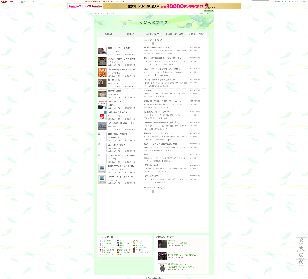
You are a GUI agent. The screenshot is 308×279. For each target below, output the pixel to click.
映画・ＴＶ (123, 245)
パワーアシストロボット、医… (121, 177)
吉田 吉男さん (114, 126)
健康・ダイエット (108, 248)
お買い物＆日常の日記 (117, 112)
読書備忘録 (171, 240)
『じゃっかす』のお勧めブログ (121, 69)
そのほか (138, 250)
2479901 (208, 11)
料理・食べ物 (106, 252)
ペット (121, 241)
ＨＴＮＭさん (113, 159)
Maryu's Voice (114, 91)
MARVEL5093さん (115, 116)
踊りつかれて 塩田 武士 (177, 243)
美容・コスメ (106, 245)
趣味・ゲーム (124, 243)
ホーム (96, 13)
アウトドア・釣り (141, 243)
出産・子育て (106, 241)
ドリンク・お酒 (107, 254)
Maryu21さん (113, 94)
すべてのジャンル (141, 252)
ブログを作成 (295, 2)
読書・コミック (29, 2)
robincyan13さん (114, 148)
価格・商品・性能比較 (117, 134)
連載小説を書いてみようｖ (176, 264)
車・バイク (139, 245)
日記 (101, 13)
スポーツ (138, 241)
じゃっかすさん (114, 73)
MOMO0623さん (114, 137)
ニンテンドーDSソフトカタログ (122, 155)
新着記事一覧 (130, 55)
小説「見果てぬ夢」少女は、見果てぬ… (181, 267)
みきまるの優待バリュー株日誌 (121, 59)
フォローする (301, 251)
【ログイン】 (209, 13)
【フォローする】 (198, 13)
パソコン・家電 (140, 248)
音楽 (121, 248)
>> (279, 2)
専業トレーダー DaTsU (119, 48)
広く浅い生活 (114, 80)
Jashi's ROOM (114, 102)
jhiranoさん (112, 180)
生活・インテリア (108, 250)
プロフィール (109, 13)
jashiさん (111, 105)
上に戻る (301, 265)
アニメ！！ (171, 252)
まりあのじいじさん (115, 169)
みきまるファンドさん (116, 62)
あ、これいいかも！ (116, 145)
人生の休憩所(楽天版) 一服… (121, 123)
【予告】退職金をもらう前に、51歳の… (181, 255)
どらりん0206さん (115, 52)
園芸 (121, 254)
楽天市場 (304, 2)
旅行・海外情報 (124, 252)
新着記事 (301, 258)
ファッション (106, 243)
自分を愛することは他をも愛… (121, 166)
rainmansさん (113, 84)
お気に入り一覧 (114, 55)
